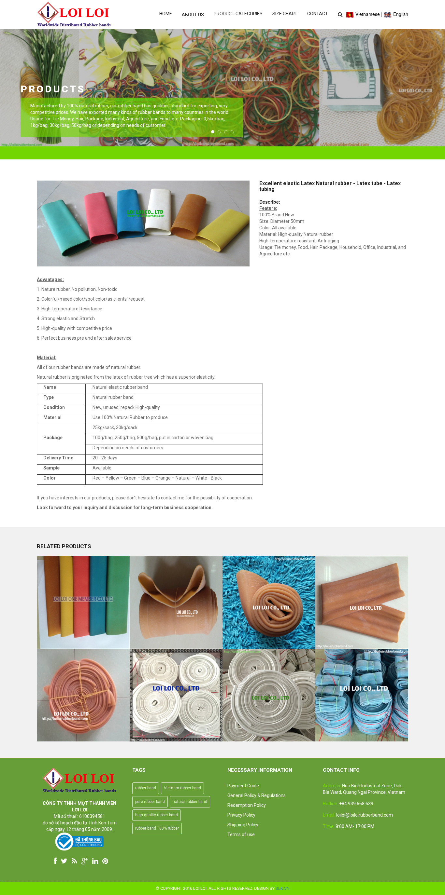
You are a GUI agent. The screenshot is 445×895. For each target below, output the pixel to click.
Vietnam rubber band (182, 788)
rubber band (145, 788)
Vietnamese (367, 14)
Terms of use (241, 834)
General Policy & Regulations (256, 795)
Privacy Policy (241, 815)
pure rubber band (150, 801)
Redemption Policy (246, 805)
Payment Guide (243, 785)
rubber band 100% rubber (157, 828)
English (400, 14)
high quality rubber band (156, 815)
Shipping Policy (242, 824)
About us (193, 14)
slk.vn (283, 888)
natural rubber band (190, 801)
